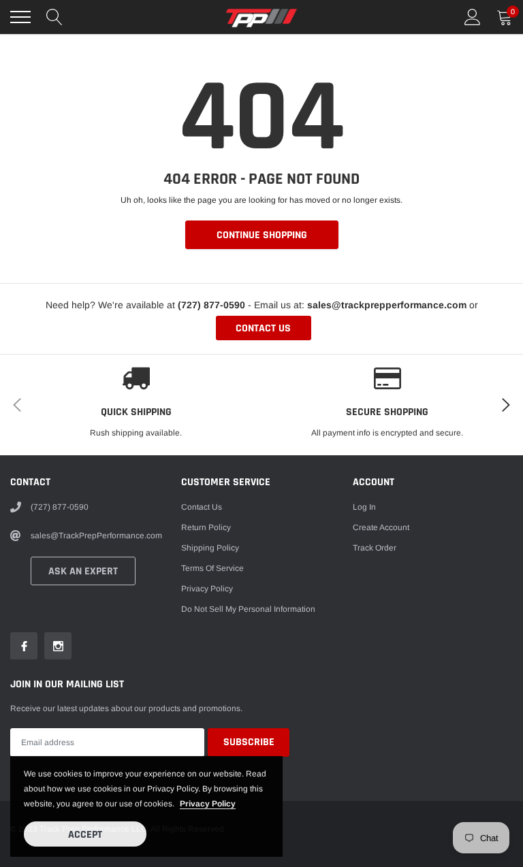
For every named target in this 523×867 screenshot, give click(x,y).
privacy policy (208, 803)
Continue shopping (262, 235)
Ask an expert (83, 571)
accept (85, 835)
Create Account (381, 527)
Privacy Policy (207, 588)
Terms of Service (212, 568)
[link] (23, 645)
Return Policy (206, 527)
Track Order (374, 548)
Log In (364, 507)
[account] (472, 17)
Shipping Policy (210, 548)
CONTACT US (263, 328)
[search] (54, 17)
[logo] (261, 17)
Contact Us (201, 507)
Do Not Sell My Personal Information (248, 609)
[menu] (20, 17)
